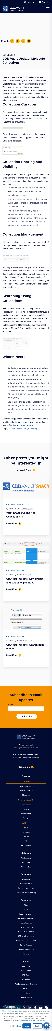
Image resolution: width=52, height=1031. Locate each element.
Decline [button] (37, 1026)
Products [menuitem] (26, 776)
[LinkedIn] (29, 1008)
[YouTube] (40, 1008)
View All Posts (24, 470)
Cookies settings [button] (15, 1026)
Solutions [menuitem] (26, 853)
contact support (26, 425)
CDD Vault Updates (18, 429)
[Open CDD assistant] (46, 1025)
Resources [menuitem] (26, 900)
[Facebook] (35, 1008)
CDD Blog (32, 429)
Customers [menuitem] (26, 874)
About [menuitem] (26, 961)
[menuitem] (26, 781)
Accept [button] (27, 1026)
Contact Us (24, 767)
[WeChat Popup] (46, 1008)
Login (29, 2)
